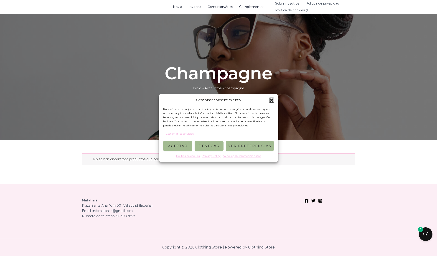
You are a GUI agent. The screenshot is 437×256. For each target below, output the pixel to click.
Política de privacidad (322, 3)
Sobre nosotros (287, 3)
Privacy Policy (211, 156)
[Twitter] (313, 201)
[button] (271, 100)
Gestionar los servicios (179, 133)
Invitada (194, 7)
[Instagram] (320, 201)
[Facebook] (307, 201)
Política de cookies (188, 156)
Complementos (251, 7)
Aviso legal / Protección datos (242, 156)
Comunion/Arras (220, 7)
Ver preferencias (249, 146)
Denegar (209, 146)
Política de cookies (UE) (294, 10)
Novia (177, 7)
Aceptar (178, 146)
